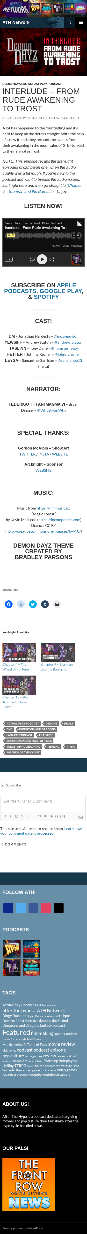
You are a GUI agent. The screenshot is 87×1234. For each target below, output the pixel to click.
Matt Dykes (34, 1039)
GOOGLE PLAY (60, 291)
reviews (7, 1061)
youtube (35, 1074)
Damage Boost (13, 1021)
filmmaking (42, 1033)
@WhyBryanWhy (51, 410)
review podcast (66, 1056)
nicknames (9, 1050)
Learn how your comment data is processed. (41, 830)
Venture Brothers (12, 1070)
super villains (36, 1061)
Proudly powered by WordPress (22, 1228)
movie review (61, 1044)
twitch (30, 1065)
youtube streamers (56, 1074)
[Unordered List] (33, 816)
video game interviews (39, 1070)
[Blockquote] (39, 816)
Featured (46, 735)
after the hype (16, 1010)
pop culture (13, 1055)
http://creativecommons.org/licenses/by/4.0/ (44, 531)
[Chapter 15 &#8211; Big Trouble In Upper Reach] (19, 685)
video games (67, 1070)
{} (56, 816)
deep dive (31, 1021)
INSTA (43, 454)
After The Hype (39, 118)
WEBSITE (60, 454)
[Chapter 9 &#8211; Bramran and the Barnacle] (58, 652)
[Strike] (22, 816)
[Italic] (10, 816)
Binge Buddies (14, 1015)
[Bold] (4, 816)
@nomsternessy (64, 348)
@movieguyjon (66, 336)
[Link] (51, 816)
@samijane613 (70, 360)
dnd (9, 729)
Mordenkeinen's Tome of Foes (29, 740)
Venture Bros (70, 1066)
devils (68, 723)
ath (34, 1011)
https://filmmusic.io (53, 508)
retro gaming (34, 1056)
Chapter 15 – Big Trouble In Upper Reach (15, 702)
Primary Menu (81, 22)
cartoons (51, 1016)
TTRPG (71, 746)
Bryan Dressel (35, 1016)
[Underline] (16, 816)
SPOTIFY (46, 297)
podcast (25, 1050)
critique (63, 1015)
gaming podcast (66, 1034)
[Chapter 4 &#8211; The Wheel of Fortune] (19, 652)
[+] (62, 816)
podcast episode (49, 1050)
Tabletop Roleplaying (24, 746)
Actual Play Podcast (23, 723)
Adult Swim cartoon (46, 1005)
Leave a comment (66, 118)
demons (51, 723)
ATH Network (15, 22)
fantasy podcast (19, 735)
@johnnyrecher (67, 354)
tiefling (53, 746)
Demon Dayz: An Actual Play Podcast (32, 84)
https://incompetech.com (59, 519)
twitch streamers (47, 1066)
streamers (19, 1061)
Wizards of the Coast (23, 752)
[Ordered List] (28, 816)
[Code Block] (45, 816)
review (49, 1055)
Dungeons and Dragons (37, 729)
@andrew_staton (68, 342)
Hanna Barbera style (14, 1039)
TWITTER (27, 454)
